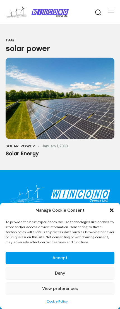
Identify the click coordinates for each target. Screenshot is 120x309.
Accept (60, 258)
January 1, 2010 (55, 146)
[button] (111, 210)
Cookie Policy (57, 301)
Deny (60, 273)
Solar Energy (22, 153)
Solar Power (20, 146)
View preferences (60, 288)
